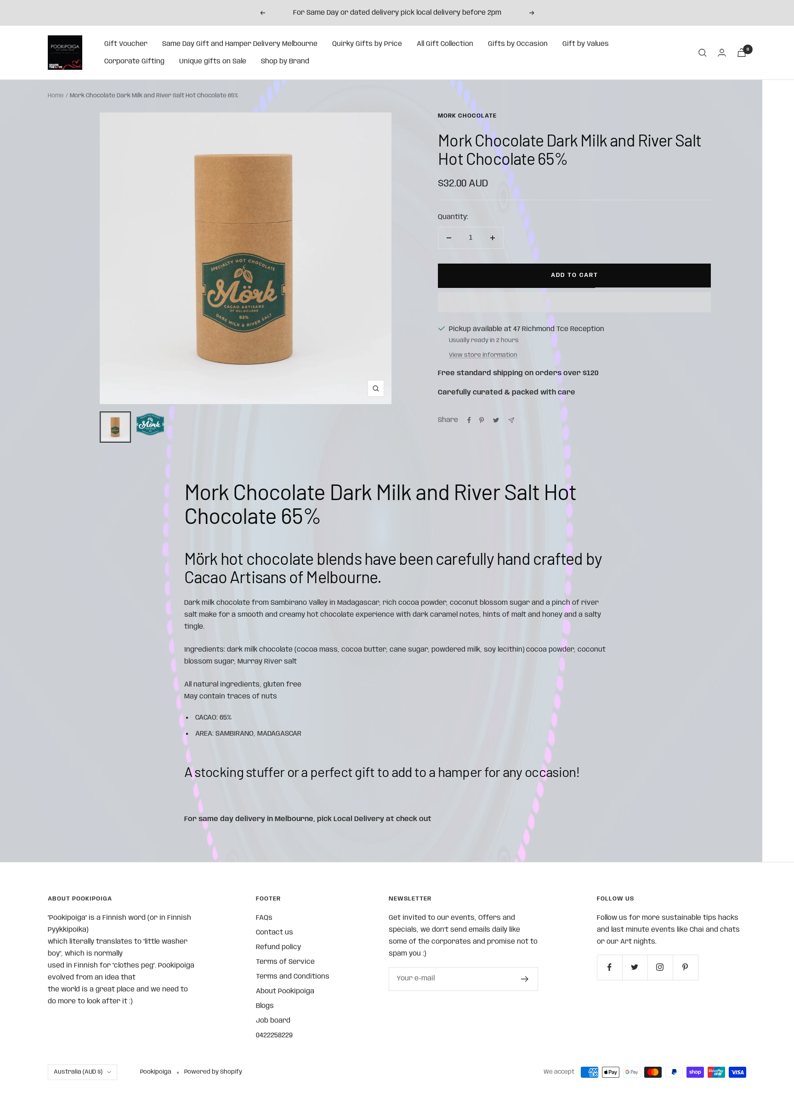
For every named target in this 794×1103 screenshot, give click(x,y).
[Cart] (741, 52)
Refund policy (278, 947)
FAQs (264, 918)
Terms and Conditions (292, 976)
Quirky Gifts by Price (367, 44)
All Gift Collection (445, 44)
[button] (574, 302)
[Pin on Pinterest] (481, 420)
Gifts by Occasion (518, 44)
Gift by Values (585, 44)
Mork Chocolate (467, 116)
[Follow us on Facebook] (609, 967)
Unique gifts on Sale (212, 61)
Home (56, 96)
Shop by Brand (285, 61)
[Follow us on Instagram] (660, 967)
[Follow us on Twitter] (634, 967)
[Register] (525, 979)
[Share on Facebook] (469, 420)
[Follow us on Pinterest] (685, 967)
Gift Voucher (125, 44)
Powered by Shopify (213, 1072)
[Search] (702, 53)
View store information (483, 355)
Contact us (274, 932)
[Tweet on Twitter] (496, 420)
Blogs (265, 1006)
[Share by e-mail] (511, 420)
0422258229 (274, 1035)
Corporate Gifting (134, 61)
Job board (273, 1020)
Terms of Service (285, 962)
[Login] (722, 52)
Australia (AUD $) (78, 1072)
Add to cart (574, 275)
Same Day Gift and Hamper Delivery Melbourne (240, 44)
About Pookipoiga (285, 991)
